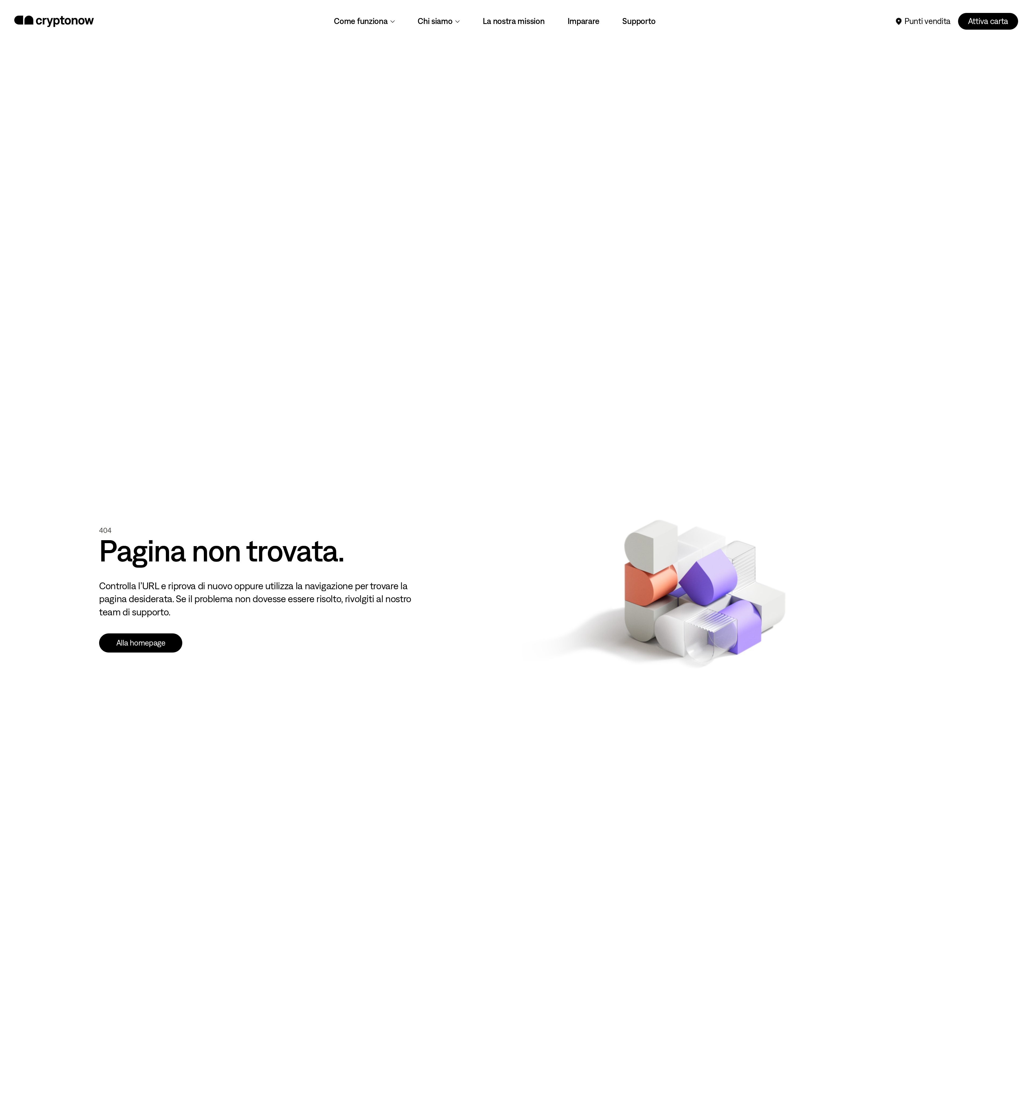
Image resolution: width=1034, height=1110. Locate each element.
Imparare (584, 21)
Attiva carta (988, 21)
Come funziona (360, 21)
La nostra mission (514, 21)
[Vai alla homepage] (54, 21)
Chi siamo (435, 21)
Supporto (639, 21)
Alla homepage (140, 643)
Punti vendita (927, 21)
